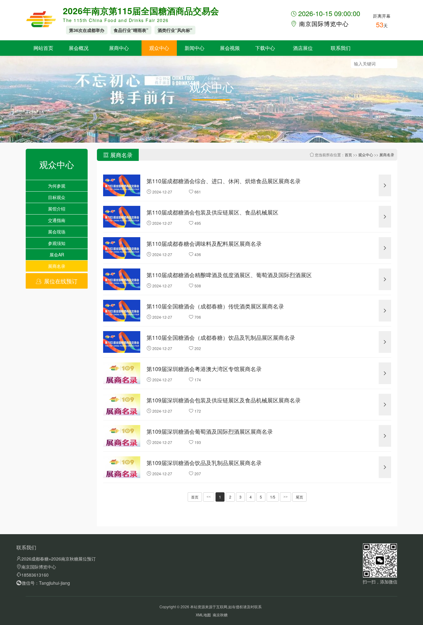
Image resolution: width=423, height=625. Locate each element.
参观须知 (56, 243)
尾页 (299, 496)
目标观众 (56, 197)
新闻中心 (194, 47)
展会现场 (56, 231)
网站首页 (43, 47)
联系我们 (341, 47)
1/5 (272, 496)
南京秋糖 (220, 614)
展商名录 (56, 266)
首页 (348, 154)
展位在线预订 (59, 281)
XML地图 (203, 614)
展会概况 (79, 47)
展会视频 (230, 47)
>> (285, 497)
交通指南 (56, 220)
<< (209, 497)
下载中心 (265, 47)
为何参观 (56, 186)
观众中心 (159, 47)
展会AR (57, 254)
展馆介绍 (56, 209)
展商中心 (119, 47)
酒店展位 (303, 47)
